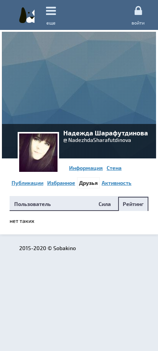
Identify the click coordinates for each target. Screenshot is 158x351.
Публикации (27, 182)
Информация (86, 167)
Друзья (88, 182)
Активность (117, 182)
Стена (114, 167)
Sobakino (27, 15)
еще (51, 22)
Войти (138, 22)
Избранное (61, 182)
